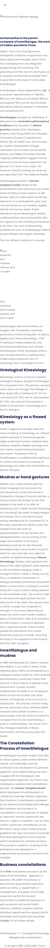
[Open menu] (5, 5)
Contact (5, 920)
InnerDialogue (8, 117)
